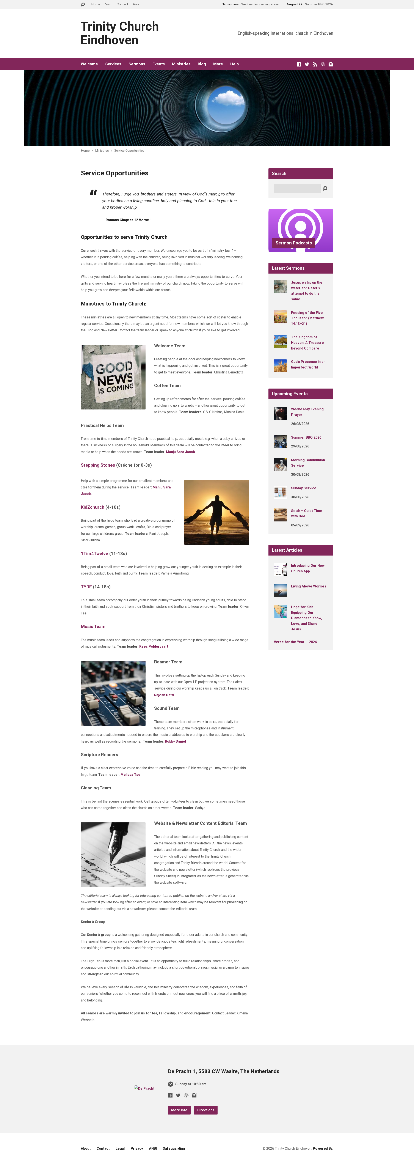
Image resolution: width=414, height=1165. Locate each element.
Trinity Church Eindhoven (119, 33)
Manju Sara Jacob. (181, 452)
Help (234, 64)
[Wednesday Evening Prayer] (280, 417)
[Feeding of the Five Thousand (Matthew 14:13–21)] (280, 320)
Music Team (93, 626)
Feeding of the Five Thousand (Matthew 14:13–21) (307, 318)
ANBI (153, 1148)
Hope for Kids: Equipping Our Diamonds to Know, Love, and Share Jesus (306, 618)
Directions (205, 1110)
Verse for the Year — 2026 (295, 642)
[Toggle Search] (83, 4)
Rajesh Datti (164, 695)
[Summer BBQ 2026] (280, 445)
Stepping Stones (98, 465)
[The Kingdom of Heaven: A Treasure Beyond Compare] (280, 345)
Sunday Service (303, 488)
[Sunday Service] (280, 496)
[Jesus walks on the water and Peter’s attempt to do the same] (280, 290)
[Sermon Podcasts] (300, 249)
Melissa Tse (130, 775)
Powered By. (323, 1148)
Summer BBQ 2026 (306, 437)
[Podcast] (323, 64)
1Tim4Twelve (94, 553)
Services (113, 64)
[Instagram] (331, 64)
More (218, 64)
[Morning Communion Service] (280, 468)
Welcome (89, 64)
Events (158, 64)
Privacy (137, 1148)
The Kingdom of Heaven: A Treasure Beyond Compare (307, 342)
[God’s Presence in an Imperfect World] (280, 369)
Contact (122, 4)
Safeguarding (174, 1148)
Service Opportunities (129, 151)
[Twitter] (307, 64)
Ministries (181, 64)
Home (95, 4)
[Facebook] (299, 64)
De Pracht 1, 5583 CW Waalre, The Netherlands (223, 1071)
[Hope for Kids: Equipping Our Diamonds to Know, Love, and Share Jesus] (280, 615)
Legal (120, 1148)
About (86, 1148)
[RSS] (315, 64)
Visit (108, 4)
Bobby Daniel (175, 741)
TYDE (86, 586)
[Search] (325, 188)
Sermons (137, 64)
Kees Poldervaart (153, 646)
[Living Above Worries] (280, 594)
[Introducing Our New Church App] (280, 573)
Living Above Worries (308, 586)
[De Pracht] (144, 1088)
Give (136, 4)
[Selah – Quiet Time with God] (280, 518)
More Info (179, 1110)
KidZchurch (92, 507)
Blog (202, 64)
